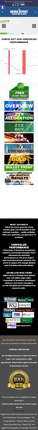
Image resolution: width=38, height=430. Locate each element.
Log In (22, 4)
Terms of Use (19, 404)
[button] (2, 7)
